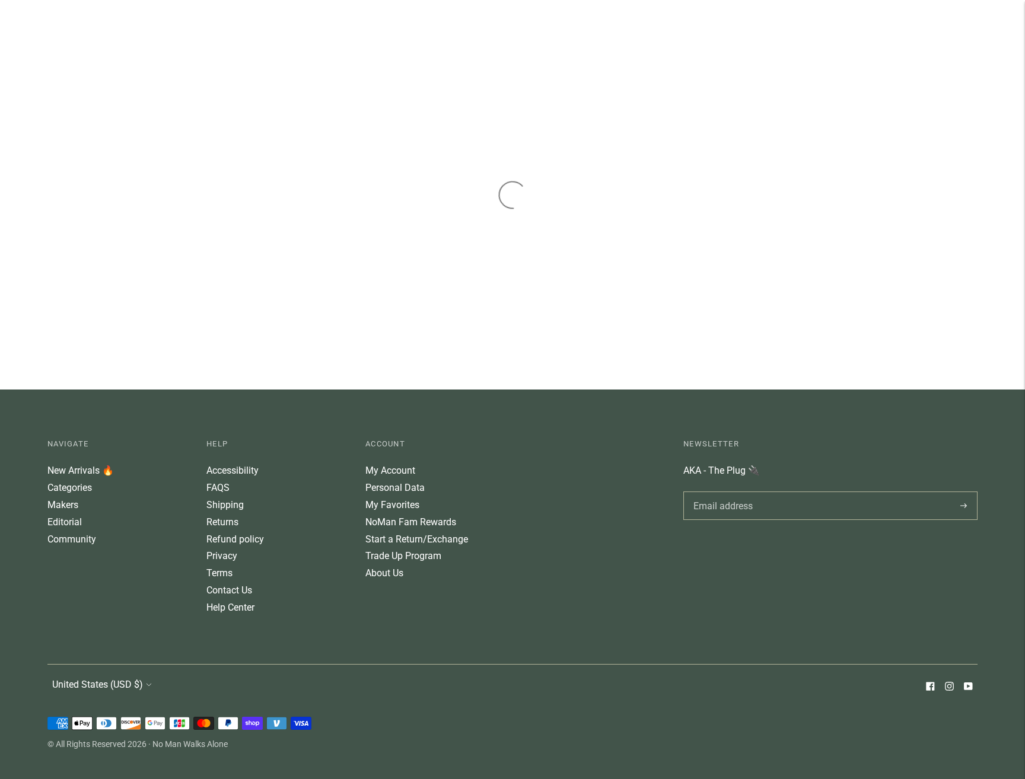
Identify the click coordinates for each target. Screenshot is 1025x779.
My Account (390, 470)
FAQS (218, 487)
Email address (721, 491)
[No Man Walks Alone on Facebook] (930, 687)
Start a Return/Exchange (416, 539)
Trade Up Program (403, 555)
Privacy (221, 555)
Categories (69, 487)
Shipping (225, 504)
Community (71, 539)
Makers (62, 504)
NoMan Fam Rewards (410, 522)
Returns (222, 522)
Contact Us (229, 590)
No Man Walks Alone (190, 744)
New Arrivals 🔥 (80, 470)
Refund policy (235, 539)
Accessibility (232, 470)
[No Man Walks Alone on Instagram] (949, 687)
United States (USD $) (97, 684)
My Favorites (392, 504)
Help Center (230, 607)
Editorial (64, 522)
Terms (219, 573)
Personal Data (395, 487)
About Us (384, 573)
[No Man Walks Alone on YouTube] (968, 687)
